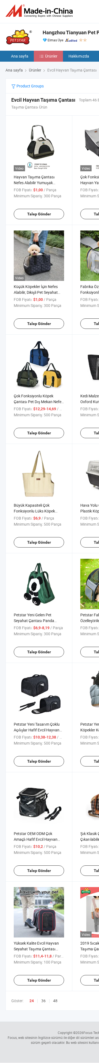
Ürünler (51, 56)
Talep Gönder (39, 214)
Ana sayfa (19, 56)
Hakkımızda (78, 56)
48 (55, 1000)
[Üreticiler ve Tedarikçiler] (40, 10)
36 (43, 1000)
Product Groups (30, 86)
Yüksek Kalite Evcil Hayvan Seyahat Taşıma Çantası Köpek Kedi (36, 949)
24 (31, 1001)
